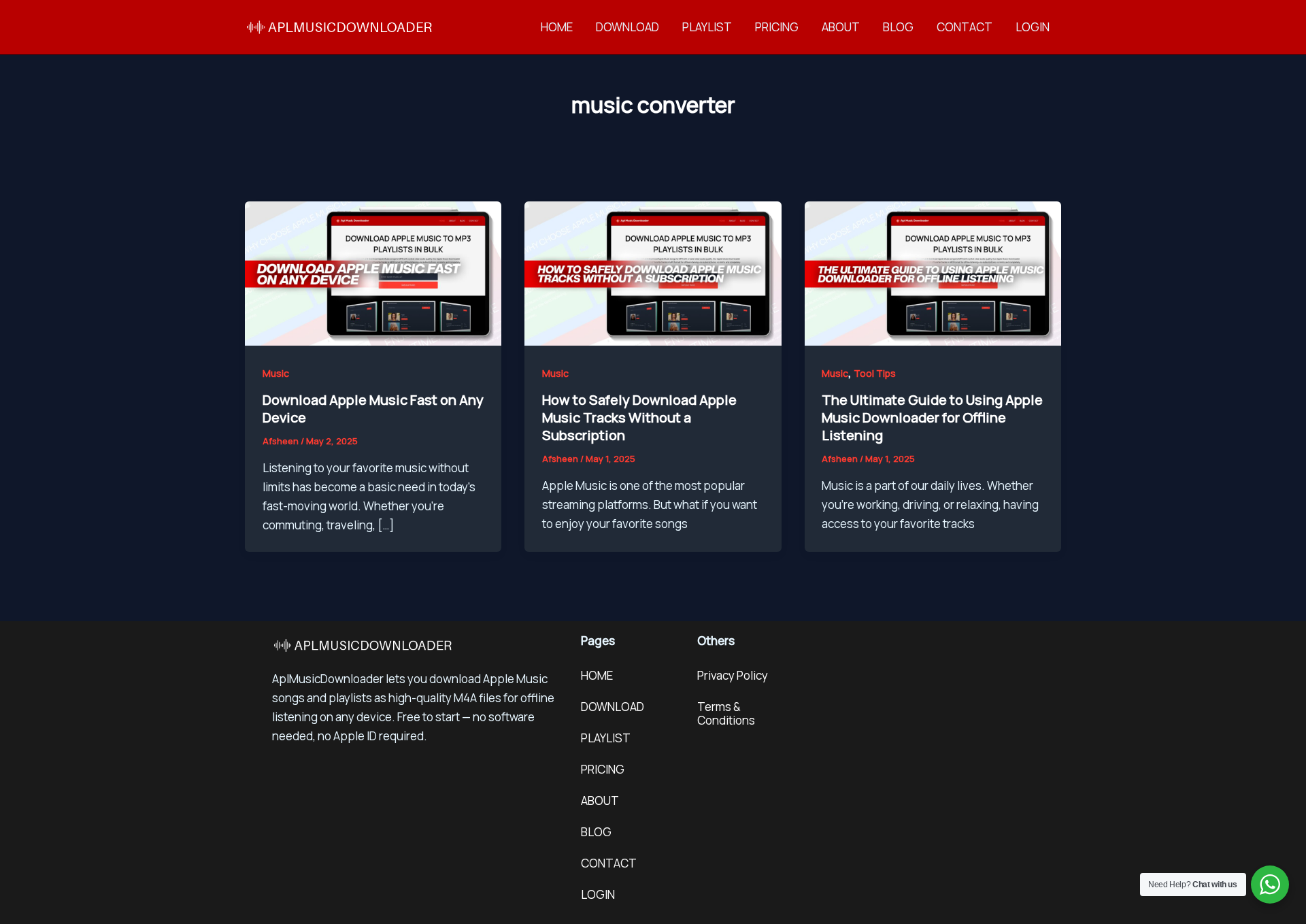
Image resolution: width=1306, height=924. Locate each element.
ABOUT (841, 27)
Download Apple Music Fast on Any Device (373, 409)
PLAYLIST (707, 27)
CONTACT (964, 27)
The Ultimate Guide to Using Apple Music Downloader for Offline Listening (932, 417)
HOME (557, 27)
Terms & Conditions (726, 713)
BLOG (898, 27)
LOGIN (1033, 27)
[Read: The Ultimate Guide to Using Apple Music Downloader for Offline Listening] (933, 272)
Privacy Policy (732, 675)
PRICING (777, 27)
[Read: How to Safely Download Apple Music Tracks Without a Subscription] (652, 272)
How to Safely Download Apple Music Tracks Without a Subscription (639, 417)
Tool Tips (875, 373)
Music (276, 373)
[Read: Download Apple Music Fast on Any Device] (373, 272)
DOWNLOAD (627, 27)
